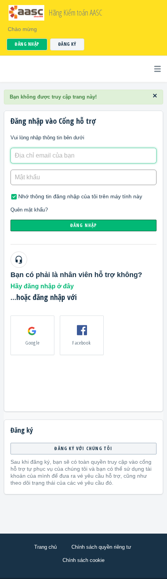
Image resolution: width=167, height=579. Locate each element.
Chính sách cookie (83, 560)
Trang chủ (45, 547)
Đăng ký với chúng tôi (83, 448)
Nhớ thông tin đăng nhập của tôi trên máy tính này (80, 196)
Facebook (81, 342)
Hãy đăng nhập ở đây (42, 286)
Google (32, 342)
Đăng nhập (83, 225)
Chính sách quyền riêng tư (101, 547)
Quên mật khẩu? (29, 210)
